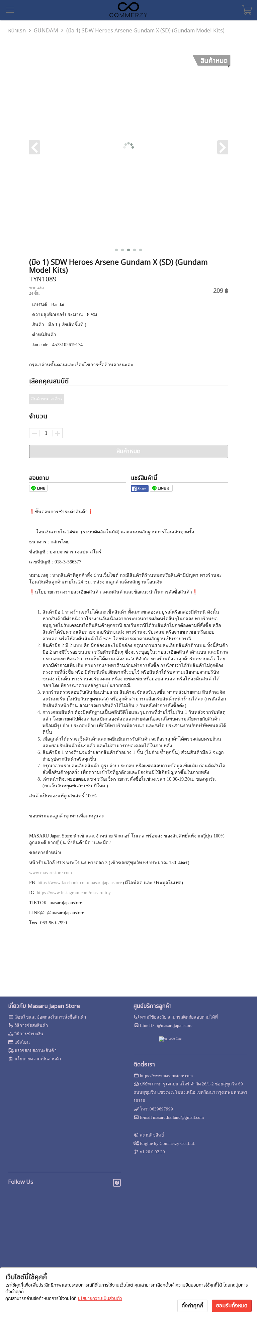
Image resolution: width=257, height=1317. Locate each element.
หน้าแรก (17, 31)
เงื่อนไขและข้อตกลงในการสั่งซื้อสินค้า (50, 1017)
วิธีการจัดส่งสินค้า (31, 1025)
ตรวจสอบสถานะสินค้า (35, 1050)
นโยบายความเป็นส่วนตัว (100, 1298)
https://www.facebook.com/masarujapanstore (79, 882)
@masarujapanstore (174, 1025)
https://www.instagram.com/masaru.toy (74, 892)
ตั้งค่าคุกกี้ (192, 1306)
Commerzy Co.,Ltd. (177, 1143)
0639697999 (161, 1108)
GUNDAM (46, 31)
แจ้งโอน (22, 1042)
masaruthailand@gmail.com (178, 1117)
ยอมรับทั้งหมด (231, 1306)
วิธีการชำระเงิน (28, 1033)
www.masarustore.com (50, 872)
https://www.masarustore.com (166, 1075)
